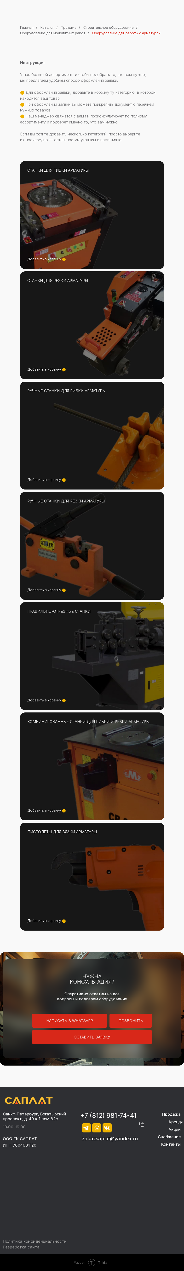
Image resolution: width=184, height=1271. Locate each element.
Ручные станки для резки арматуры (66, 501)
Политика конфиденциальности (35, 1241)
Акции (174, 1129)
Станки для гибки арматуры (58, 170)
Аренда (175, 1121)
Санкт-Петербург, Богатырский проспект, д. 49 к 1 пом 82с (34, 1116)
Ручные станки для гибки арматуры (66, 390)
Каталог (47, 27)
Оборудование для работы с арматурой (126, 33)
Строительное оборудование (108, 27)
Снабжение (169, 1136)
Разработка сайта (21, 1247)
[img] (29, 1100)
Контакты (171, 1144)
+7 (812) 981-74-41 (108, 1115)
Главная (27, 27)
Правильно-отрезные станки (59, 611)
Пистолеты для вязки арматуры (62, 831)
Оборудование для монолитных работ (52, 33)
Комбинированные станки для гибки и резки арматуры (88, 721)
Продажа (68, 27)
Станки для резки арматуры (57, 280)
